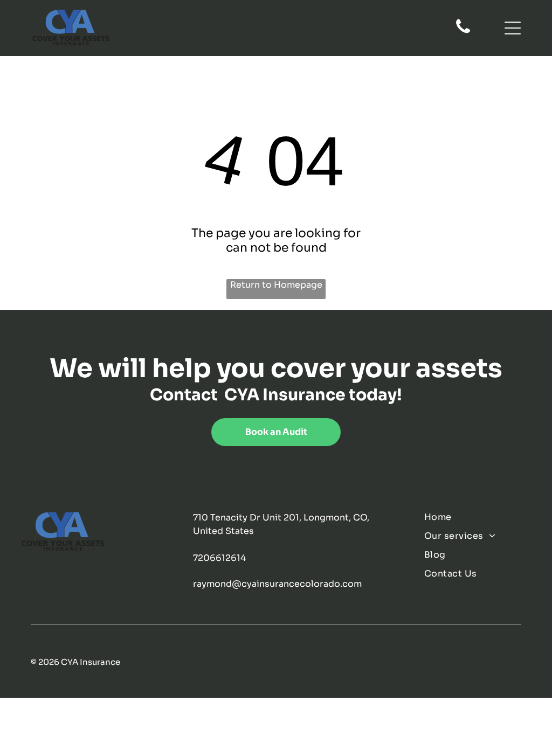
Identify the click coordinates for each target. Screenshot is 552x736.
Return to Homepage (276, 284)
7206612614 (219, 558)
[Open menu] (513, 28)
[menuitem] (478, 517)
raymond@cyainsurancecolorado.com (277, 583)
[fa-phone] (463, 32)
